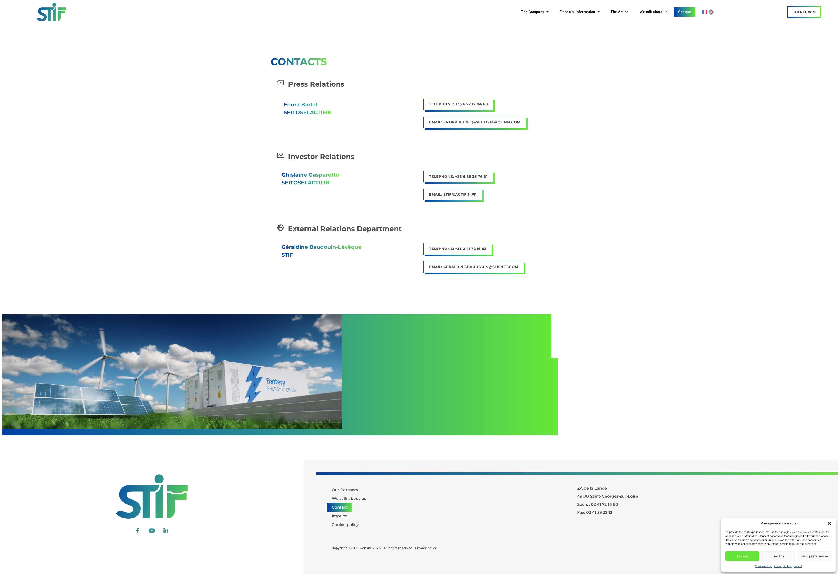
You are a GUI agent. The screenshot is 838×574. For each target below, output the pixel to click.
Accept (742, 556)
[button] (829, 523)
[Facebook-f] (137, 530)
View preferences (814, 556)
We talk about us (653, 12)
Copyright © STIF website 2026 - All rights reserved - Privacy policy (384, 548)
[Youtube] (151, 530)
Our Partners (345, 489)
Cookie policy (763, 566)
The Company (532, 12)
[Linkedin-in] (165, 530)
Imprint (798, 566)
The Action (620, 12)
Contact (684, 12)
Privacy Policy (783, 566)
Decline (779, 556)
